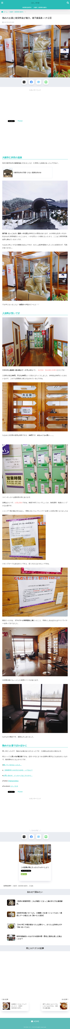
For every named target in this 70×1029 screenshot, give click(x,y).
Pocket (20, 121)
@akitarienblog (13, 781)
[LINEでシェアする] (45, 82)
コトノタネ (14, 786)
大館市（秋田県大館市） (41, 7)
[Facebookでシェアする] (31, 82)
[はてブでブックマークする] (38, 82)
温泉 (31, 886)
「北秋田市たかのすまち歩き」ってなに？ (18, 770)
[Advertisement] (35, 105)
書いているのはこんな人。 (12, 765)
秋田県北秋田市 (27, 7)
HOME (36, 1021)
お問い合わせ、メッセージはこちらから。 (18, 775)
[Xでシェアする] (24, 82)
